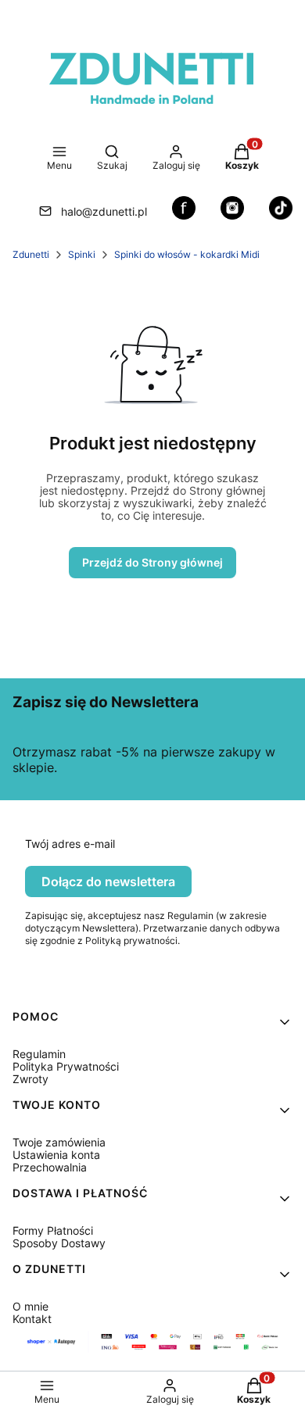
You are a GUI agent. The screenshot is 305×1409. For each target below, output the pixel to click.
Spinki (81, 254)
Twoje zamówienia (59, 1142)
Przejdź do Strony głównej (152, 562)
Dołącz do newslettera (108, 881)
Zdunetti (31, 254)
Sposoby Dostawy (59, 1243)
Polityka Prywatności (66, 1066)
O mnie (30, 1306)
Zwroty (30, 1078)
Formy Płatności (53, 1230)
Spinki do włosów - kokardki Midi (187, 254)
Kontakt (32, 1318)
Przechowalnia (50, 1167)
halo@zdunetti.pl (104, 211)
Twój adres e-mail (70, 844)
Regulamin (39, 1053)
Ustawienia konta (56, 1154)
